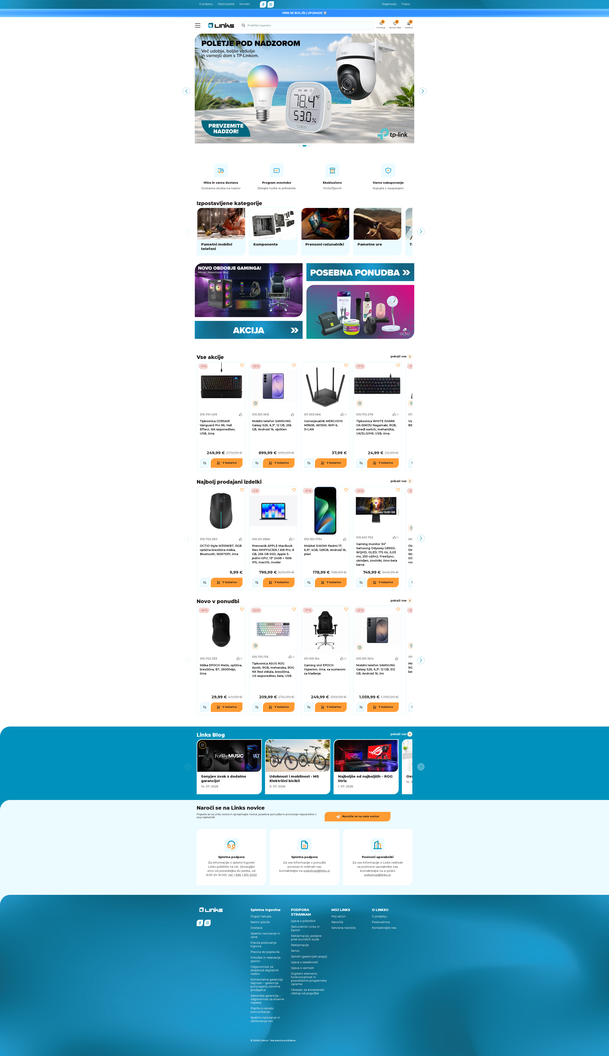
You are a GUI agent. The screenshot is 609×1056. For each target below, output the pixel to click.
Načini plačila (226, 4)
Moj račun (338, 916)
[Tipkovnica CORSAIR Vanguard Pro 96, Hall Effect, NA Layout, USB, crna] (221, 416)
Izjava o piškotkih (303, 921)
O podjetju (206, 4)
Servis (295, 951)
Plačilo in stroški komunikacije (262, 1010)
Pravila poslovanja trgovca (263, 944)
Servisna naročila (343, 928)
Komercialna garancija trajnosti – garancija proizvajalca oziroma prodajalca (267, 985)
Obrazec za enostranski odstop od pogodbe (307, 991)
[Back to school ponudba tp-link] (304, 88)
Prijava (405, 4)
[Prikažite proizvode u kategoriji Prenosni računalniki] (325, 231)
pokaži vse (399, 356)
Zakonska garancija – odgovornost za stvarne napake (267, 999)
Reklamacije (300, 945)
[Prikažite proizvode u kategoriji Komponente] (273, 231)
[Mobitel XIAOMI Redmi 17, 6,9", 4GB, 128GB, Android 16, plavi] (325, 538)
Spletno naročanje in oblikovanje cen (265, 1019)
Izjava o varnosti (302, 968)
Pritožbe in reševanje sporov (266, 959)
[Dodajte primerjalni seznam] (205, 463)
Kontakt (244, 4)
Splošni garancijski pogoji (309, 956)
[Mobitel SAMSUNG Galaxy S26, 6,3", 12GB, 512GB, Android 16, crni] (377, 660)
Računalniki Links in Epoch (305, 928)
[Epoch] (249, 290)
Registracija (389, 4)
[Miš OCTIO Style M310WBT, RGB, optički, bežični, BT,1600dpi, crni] (221, 538)
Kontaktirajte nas (384, 928)
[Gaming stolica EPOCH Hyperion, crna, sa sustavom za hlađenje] (325, 660)
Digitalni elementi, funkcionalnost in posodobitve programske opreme (309, 979)
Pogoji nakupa (261, 916)
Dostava (256, 928)
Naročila (337, 922)
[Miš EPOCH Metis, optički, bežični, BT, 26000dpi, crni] (221, 660)
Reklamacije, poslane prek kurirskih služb (306, 937)
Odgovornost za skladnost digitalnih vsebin (265, 970)
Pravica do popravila (265, 952)
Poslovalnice (381, 922)
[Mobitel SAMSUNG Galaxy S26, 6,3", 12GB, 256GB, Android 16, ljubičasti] (273, 416)
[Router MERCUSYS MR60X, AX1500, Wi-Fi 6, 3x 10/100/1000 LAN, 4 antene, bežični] (325, 416)
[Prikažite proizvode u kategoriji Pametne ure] (377, 231)
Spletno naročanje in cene (265, 935)
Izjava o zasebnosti (304, 962)
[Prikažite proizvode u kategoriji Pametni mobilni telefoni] (221, 231)
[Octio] (360, 312)
